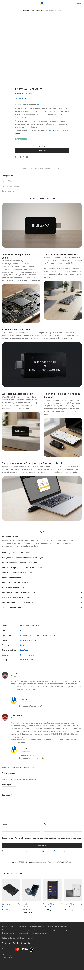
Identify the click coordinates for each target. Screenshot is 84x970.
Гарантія (68, 930)
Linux (30, 635)
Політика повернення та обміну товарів (16, 930)
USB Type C (25, 640)
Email (46, 824)
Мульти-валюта (27, 655)
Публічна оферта (8, 933)
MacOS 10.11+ (38, 635)
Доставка (57, 930)
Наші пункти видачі (37, 926)
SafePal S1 (6, 904)
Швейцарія (24, 650)
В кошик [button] (4, 910)
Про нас (4, 926)
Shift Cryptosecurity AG (30, 626)
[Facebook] (2, 943)
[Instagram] (6, 943)
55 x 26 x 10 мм (26, 660)
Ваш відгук (7, 795)
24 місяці (24, 645)
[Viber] (21, 943)
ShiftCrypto (67, 862)
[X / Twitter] (10, 943)
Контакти (22, 926)
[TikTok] (17, 943)
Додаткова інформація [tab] (40, 168)
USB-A (33, 640)
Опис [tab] (25, 168)
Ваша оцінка (7, 785)
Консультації (23, 933)
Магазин (26, 11)
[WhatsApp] (25, 943)
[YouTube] (29, 943)
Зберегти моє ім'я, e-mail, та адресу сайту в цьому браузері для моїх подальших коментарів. (41, 838)
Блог (13, 926)
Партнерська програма (40, 933)
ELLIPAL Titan (48, 904)
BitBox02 (59, 862)
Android (23, 635)
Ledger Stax (69, 904)
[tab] (42, 176)
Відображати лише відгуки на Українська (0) (18, 768)
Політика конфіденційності (57, 926)
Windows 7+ (50, 635)
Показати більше (7, 913)
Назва (4, 824)
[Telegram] (14, 943)
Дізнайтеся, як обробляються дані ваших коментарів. (61, 851)
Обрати (45, 910)
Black (22, 631)
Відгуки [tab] (57, 168)
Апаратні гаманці (37, 11)
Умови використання (42, 930)
